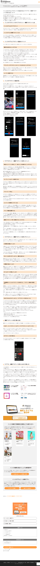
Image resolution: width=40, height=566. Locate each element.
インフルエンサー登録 (6, 549)
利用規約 (8, 562)
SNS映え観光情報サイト (7, 542)
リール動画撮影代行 (7, 534)
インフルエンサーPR (7, 533)
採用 (35, 562)
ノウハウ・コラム (19, 496)
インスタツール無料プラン (9, 518)
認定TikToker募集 (6, 550)
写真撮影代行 (6, 529)
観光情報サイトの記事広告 (8, 535)
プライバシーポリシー (13, 562)
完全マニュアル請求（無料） (9, 520)
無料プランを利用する (27, 488)
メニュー (39, 2)
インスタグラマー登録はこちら (8, 547)
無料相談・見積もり (8, 523)
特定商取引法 (32, 562)
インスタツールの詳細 (11, 488)
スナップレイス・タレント (19, 563)
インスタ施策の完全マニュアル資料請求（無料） (19, 474)
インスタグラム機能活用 (11, 496)
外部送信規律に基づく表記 (22, 562)
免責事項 (28, 562)
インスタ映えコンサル (7, 541)
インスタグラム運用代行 (7, 530)
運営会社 (5, 562)
